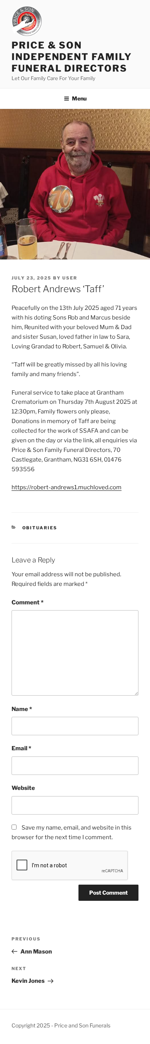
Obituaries (40, 527)
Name (22, 709)
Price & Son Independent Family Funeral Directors (72, 57)
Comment (27, 602)
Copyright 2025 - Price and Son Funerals (61, 1025)
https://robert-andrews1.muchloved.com (67, 487)
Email (21, 748)
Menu (79, 98)
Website (23, 788)
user (69, 278)
